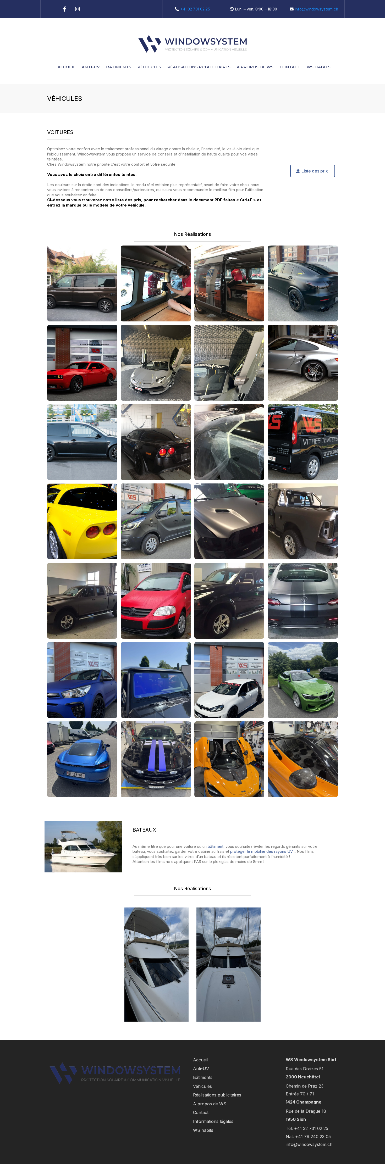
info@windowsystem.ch (316, 9)
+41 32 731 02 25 (195, 9)
